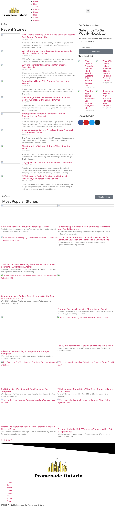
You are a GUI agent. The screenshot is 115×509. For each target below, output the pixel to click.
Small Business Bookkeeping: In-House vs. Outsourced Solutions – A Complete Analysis (28, 265)
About (35, 7)
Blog (35, 4)
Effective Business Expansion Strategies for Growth (83, 309)
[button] (88, 11)
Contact (36, 9)
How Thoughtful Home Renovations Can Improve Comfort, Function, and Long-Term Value (46, 98)
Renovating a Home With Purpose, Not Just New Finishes (108, 98)
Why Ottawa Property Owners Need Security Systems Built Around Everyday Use (89, 73)
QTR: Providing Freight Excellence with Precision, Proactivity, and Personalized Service (46, 177)
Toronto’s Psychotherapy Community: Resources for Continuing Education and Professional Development (83, 238)
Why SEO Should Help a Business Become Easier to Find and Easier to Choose (47, 52)
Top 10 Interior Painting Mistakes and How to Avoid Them (85, 346)
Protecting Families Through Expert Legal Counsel (25, 227)
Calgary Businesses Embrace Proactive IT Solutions (47, 162)
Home (35, 1)
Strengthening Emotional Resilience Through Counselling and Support (43, 114)
